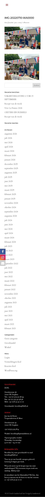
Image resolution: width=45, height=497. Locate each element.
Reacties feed (10, 366)
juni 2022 (8, 272)
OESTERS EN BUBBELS (15, 112)
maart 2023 (9, 259)
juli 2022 (8, 268)
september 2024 (11, 211)
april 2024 (8, 233)
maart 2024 (9, 237)
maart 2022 (9, 281)
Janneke (10, 22)
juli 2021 (8, 307)
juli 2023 (8, 246)
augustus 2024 (10, 216)
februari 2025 (10, 194)
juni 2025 (8, 181)
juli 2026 (8, 138)
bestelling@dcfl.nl (21, 406)
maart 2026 (9, 151)
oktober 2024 (10, 207)
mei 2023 (8, 255)
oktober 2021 (10, 298)
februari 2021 (10, 328)
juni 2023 (8, 250)
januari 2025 (9, 198)
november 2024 (11, 203)
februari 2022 (10, 285)
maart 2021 (9, 324)
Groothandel (10, 343)
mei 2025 (8, 185)
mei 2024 (8, 229)
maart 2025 (9, 190)
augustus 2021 (10, 302)
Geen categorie (11, 338)
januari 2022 (9, 289)
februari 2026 (10, 155)
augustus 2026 (10, 134)
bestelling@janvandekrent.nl (21, 434)
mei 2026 (8, 142)
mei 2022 (8, 276)
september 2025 (11, 168)
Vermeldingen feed (12, 362)
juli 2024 (8, 220)
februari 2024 (10, 242)
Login (7, 357)
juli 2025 (8, 177)
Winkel (7, 347)
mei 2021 (8, 315)
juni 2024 (8, 224)
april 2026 (8, 146)
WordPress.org (10, 370)
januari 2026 (9, 159)
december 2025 (11, 164)
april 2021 (8, 319)
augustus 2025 (10, 172)
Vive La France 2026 (13, 108)
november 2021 (11, 294)
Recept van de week (13, 103)
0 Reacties (26, 22)
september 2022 (11, 263)
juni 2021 (8, 311)
